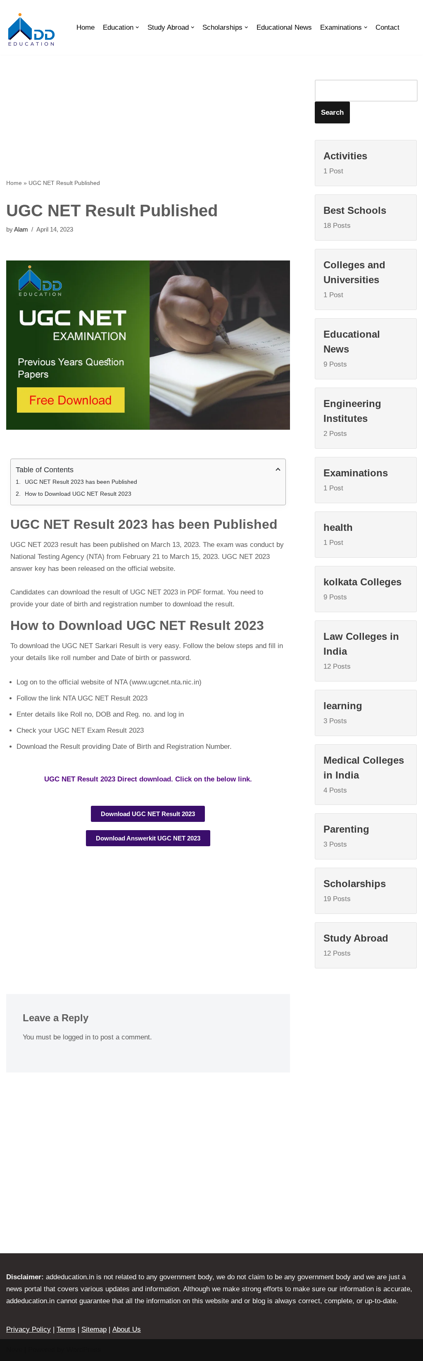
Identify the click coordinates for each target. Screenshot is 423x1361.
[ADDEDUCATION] (31, 29)
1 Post (345, 162)
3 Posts (342, 712)
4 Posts (363, 774)
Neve (14, 1350)
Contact (387, 27)
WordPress (84, 1350)
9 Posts (351, 348)
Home (85, 27)
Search (332, 112)
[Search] (408, 27)
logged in (76, 1037)
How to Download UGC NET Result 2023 (78, 493)
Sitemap (94, 1329)
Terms (66, 1329)
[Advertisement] (148, 116)
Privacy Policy (28, 1329)
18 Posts (354, 217)
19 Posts (354, 890)
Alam (21, 229)
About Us (126, 1329)
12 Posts (361, 650)
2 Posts (352, 418)
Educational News (284, 27)
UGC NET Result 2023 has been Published (81, 481)
